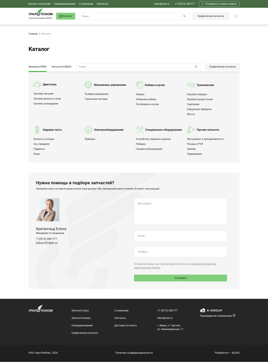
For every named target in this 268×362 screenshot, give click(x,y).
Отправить (180, 277)
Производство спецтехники (216, 315)
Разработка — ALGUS (227, 352)
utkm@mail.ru (162, 3)
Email (141, 235)
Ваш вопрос (145, 203)
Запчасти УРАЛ (37, 66)
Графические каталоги (211, 16)
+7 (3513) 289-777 (185, 3)
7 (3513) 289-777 (46, 238)
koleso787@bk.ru (46, 242)
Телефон (143, 251)
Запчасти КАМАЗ (61, 66)
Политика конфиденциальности (134, 352)
